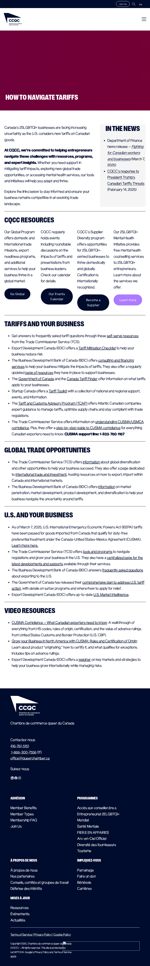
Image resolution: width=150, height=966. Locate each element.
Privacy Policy (43, 934)
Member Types (22, 814)
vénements (20, 914)
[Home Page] (13, 19)
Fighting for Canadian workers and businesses (125, 152)
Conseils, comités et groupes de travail (39, 882)
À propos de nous (24, 870)
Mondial (83, 820)
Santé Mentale (88, 826)
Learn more (127, 300)
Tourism (83, 851)
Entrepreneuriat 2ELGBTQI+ (98, 814)
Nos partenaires (22, 876)
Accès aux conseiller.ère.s (96, 808)
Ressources (19, 907)
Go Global (17, 294)
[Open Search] (133, 4)
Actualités (17, 920)
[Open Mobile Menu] (144, 19)
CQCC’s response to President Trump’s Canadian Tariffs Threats (125, 177)
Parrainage (85, 870)
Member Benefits (23, 808)
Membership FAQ (23, 820)
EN (140, 4)
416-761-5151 (19, 746)
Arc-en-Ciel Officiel (91, 838)
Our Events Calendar (57, 296)
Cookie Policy (62, 934)
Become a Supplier (93, 302)
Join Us (123, 4)
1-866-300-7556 (23, 752)
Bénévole (84, 882)
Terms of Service (21, 934)
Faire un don (86, 876)
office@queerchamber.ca (30, 758)
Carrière (83, 888)
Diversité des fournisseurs (96, 845)
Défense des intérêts (26, 888)
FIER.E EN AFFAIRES (93, 832)
